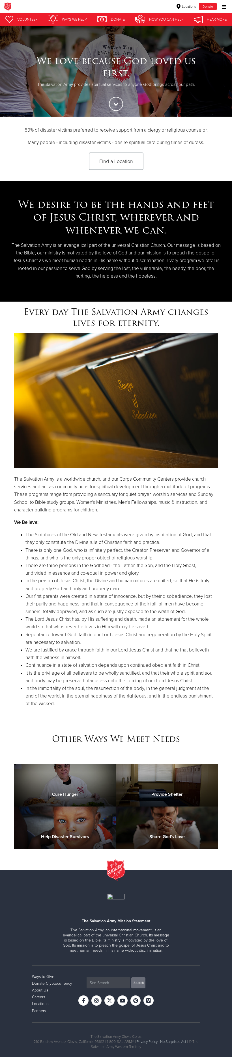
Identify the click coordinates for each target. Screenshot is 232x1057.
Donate (208, 6)
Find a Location (116, 161)
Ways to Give (43, 976)
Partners (39, 1010)
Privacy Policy (147, 1041)
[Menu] (223, 6)
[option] (116, 71)
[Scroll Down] (116, 104)
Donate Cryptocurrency (52, 983)
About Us (40, 990)
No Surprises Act (173, 1041)
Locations (188, 6)
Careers (38, 997)
